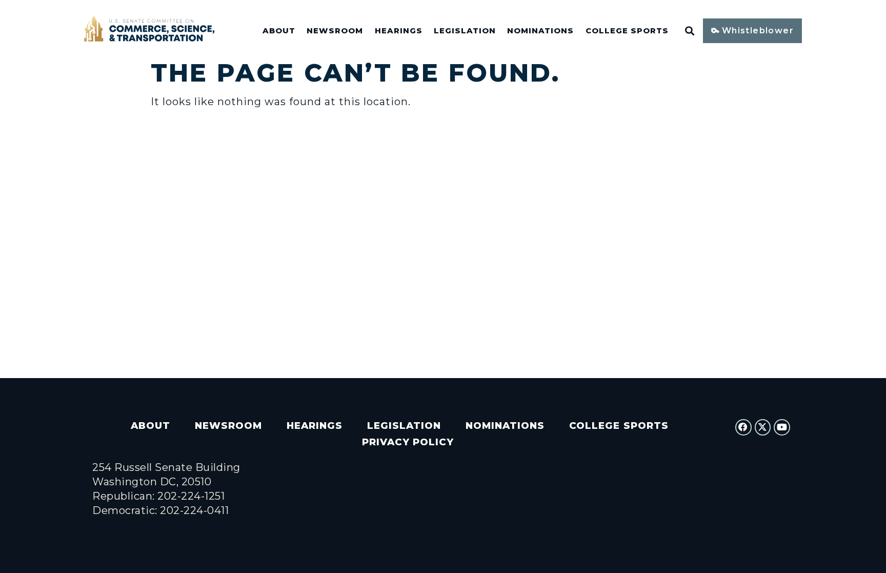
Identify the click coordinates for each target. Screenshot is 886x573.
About (279, 30)
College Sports (627, 30)
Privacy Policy (408, 442)
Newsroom (335, 30)
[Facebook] (743, 427)
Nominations (540, 30)
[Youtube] (782, 427)
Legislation (465, 30)
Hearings (398, 30)
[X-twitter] (763, 427)
